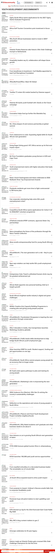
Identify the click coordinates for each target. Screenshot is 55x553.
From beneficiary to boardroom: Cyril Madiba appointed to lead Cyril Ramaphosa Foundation (30, 72)
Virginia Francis (12, 42)
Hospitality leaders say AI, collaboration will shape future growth (30, 61)
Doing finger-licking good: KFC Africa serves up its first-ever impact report (31, 146)
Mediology (15, 331)
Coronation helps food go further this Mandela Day (28, 113)
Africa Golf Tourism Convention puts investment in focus (30, 28)
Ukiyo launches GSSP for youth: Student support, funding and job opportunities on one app (31, 350)
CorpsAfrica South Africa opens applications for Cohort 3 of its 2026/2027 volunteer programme (31, 211)
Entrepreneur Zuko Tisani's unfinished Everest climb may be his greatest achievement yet (31, 275)
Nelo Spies (11, 364)
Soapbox (14, 299)
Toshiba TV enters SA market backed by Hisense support (30, 92)
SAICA (14, 235)
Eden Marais (12, 256)
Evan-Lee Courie (13, 417)
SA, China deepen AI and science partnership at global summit (29, 125)
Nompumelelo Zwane (13, 385)
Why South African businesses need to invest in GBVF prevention (29, 40)
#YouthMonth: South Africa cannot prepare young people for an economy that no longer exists (31, 361)
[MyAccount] (52, 3)
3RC (14, 522)
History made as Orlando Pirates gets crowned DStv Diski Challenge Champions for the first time (30, 542)
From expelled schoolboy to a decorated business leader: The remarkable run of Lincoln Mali (30, 468)
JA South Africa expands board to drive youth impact (28, 478)
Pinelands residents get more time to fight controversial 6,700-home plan (29, 189)
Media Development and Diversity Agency (20, 407)
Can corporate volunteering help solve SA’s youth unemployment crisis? (27, 200)
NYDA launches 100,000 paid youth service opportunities (30, 456)
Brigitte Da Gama (13, 267)
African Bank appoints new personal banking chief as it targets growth (29, 286)
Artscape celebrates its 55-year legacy (23, 531)
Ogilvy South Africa (16, 21)
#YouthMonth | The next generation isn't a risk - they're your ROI (31, 254)
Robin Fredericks (13, 321)
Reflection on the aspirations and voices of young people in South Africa (31, 404)
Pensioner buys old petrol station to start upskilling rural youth (30, 500)
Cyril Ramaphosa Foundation (18, 75)
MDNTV (20, 310)
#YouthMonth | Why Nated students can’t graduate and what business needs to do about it (31, 426)
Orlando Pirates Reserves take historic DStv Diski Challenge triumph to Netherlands (31, 51)
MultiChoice (15, 53)
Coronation (15, 115)
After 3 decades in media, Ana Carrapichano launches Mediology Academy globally (29, 329)
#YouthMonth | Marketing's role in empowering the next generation (30, 383)
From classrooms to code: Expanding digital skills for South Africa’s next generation (31, 136)
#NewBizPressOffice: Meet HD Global (23, 82)
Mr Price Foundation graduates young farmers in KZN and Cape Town (30, 157)
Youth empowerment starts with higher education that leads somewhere (31, 168)
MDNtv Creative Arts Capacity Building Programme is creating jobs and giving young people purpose (29, 307)
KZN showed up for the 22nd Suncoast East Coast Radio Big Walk (31, 511)
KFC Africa (15, 149)
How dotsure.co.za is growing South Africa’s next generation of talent (31, 436)
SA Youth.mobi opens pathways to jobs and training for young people (29, 372)
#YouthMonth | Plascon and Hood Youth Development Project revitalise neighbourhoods (29, 415)
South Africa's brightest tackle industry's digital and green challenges (30, 297)
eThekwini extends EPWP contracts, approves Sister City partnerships (30, 222)
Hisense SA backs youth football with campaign (30, 104)
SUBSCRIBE (47, 551)
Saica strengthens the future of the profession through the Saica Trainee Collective (30, 232)
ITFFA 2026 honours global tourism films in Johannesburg (30, 446)
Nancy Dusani (12, 428)
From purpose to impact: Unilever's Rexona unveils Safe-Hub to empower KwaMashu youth (31, 489)
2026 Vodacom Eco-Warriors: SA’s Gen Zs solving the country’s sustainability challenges (28, 393)
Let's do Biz (52, 552)
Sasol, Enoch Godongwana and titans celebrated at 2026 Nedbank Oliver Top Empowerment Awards (30, 179)
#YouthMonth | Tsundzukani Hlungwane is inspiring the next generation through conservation (31, 318)
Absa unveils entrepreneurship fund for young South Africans (31, 242)
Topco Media (15, 181)
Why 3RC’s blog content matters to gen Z (24, 520)
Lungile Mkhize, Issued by (14, 310)
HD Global (15, 83)
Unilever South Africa (17, 492)
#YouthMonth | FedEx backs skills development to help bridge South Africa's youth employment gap (29, 340)
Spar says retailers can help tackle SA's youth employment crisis (30, 264)
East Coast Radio (16, 513)
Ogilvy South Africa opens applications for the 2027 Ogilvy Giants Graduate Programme (30, 19)
